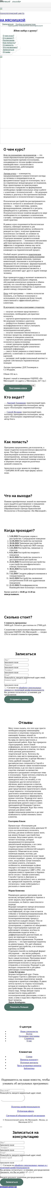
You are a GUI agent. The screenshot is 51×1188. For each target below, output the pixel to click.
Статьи (29, 1056)
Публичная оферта (25, 1111)
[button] (8, 1187)
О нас (29, 1041)
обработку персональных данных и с (31, 1165)
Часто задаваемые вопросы (29, 1065)
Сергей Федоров (14, 412)
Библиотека (29, 1068)
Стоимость (29, 1038)
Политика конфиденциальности (25, 1107)
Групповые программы (29, 1036)
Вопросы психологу (29, 1059)
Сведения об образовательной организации (25, 1115)
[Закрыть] (1, 1126)
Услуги (29, 1034)
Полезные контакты (29, 1062)
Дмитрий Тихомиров (16, 403)
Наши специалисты (29, 1031)
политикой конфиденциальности (29, 690)
